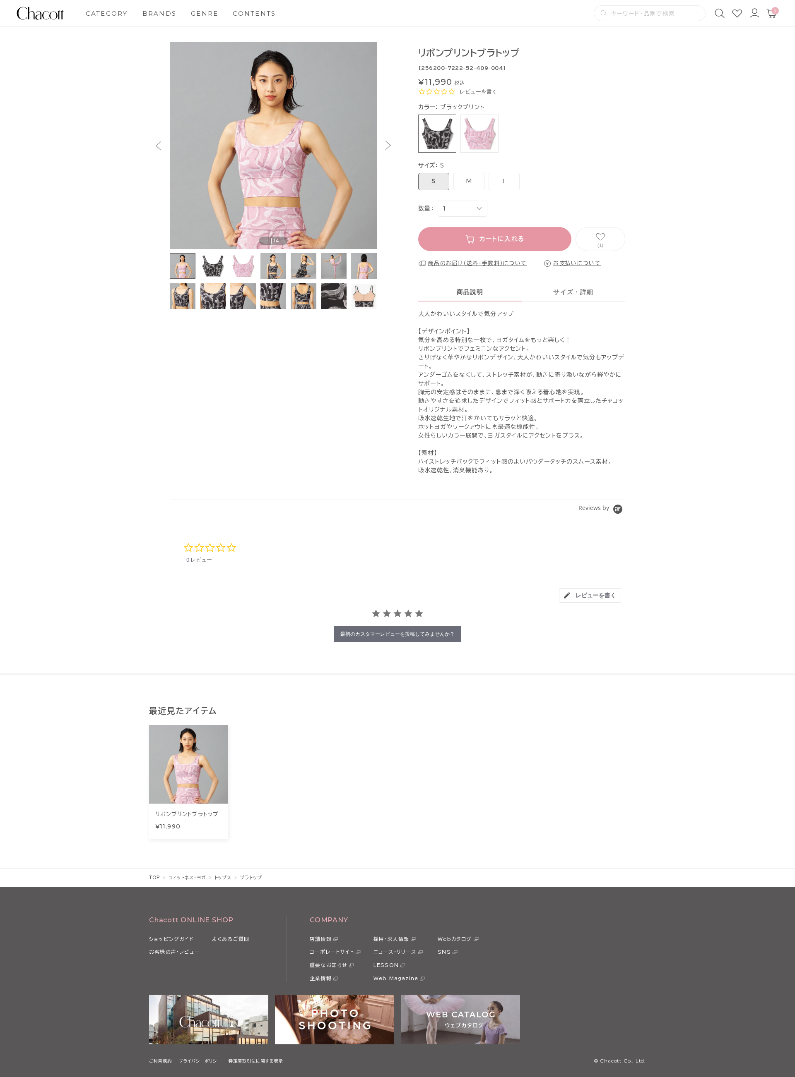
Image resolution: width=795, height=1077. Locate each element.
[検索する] (604, 13)
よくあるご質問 (230, 938)
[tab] (590, 595)
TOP (154, 877)
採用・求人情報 (391, 938)
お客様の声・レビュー (174, 951)
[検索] (719, 13)
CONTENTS (254, 13)
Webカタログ (455, 938)
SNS (444, 951)
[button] (158, 146)
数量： (426, 208)
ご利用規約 (160, 1061)
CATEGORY (107, 13)
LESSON (386, 964)
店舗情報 (321, 938)
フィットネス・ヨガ (187, 877)
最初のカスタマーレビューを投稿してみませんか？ (397, 633)
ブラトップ (251, 877)
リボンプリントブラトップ (187, 814)
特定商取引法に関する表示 (256, 1061)
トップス (223, 877)
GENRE (204, 13)
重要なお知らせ (328, 964)
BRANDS (159, 13)
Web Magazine (395, 978)
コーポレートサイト (332, 951)
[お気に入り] (737, 13)
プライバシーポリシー (200, 1061)
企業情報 (321, 978)
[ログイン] (754, 13)
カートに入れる (502, 239)
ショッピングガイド (171, 938)
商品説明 (470, 291)
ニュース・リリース (395, 951)
